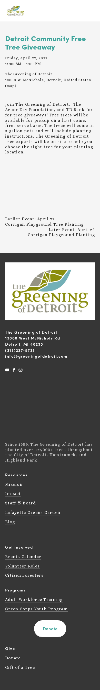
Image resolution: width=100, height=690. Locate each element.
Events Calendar (23, 556)
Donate (50, 628)
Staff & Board (20, 503)
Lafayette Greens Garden (32, 512)
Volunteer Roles (22, 566)
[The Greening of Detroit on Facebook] (14, 370)
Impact (13, 493)
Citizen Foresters (24, 575)
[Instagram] (20, 370)
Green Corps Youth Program (36, 609)
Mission (14, 484)
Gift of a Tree (20, 667)
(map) (10, 86)
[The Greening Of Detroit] (7, 370)
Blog (10, 521)
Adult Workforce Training (34, 599)
